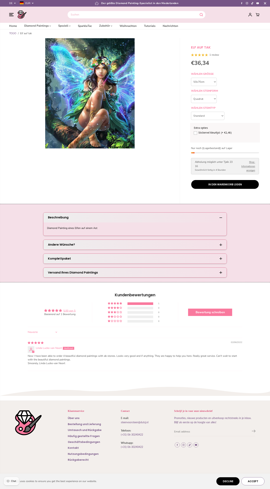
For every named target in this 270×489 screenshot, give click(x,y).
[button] (11, 14)
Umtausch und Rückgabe (85, 430)
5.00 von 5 (69, 310)
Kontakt (73, 448)
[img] (36, 343)
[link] (34, 423)
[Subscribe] (253, 431)
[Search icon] (201, 14)
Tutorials (149, 26)
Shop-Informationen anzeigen (248, 166)
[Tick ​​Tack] (252, 3)
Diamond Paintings (36, 26)
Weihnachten (128, 26)
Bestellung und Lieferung (84, 424)
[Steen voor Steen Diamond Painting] (22, 14)
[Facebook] (242, 3)
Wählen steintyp (203, 108)
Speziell (63, 26)
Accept (253, 481)
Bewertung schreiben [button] (210, 312)
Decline (228, 481)
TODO (12, 33)
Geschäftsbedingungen (84, 442)
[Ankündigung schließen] (265, 3)
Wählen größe (202, 74)
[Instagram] (247, 3)
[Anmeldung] (250, 14)
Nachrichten (170, 26)
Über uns (74, 418)
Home (13, 26)
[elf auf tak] (90, 93)
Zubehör (105, 26)
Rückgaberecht (78, 460)
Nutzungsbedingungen (83, 454)
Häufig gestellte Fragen (84, 436)
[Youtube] (257, 3)
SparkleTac (85, 26)
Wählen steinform (204, 91)
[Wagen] (257, 14)
